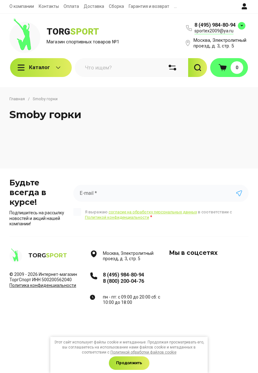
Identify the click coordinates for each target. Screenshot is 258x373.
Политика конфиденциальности (42, 285)
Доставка (94, 6)
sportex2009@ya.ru (213, 30)
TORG (73, 31)
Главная (17, 98)
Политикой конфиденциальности (117, 217)
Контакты (49, 6)
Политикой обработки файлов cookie (143, 352)
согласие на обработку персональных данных (153, 212)
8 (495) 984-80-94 (215, 25)
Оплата (71, 6)
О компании (21, 6)
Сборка (116, 6)
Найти (197, 67)
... (175, 6)
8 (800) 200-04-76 (123, 281)
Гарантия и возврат (149, 6)
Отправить (239, 193)
